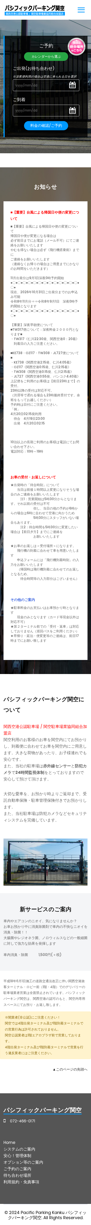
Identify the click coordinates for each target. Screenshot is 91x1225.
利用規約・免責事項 (21, 1182)
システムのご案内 (19, 1149)
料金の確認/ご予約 (46, 125)
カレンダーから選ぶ (46, 56)
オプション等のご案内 (23, 1162)
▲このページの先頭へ (70, 1069)
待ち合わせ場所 (17, 1175)
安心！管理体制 (17, 1155)
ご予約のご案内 (17, 1169)
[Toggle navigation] (81, 11)
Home (9, 1142)
